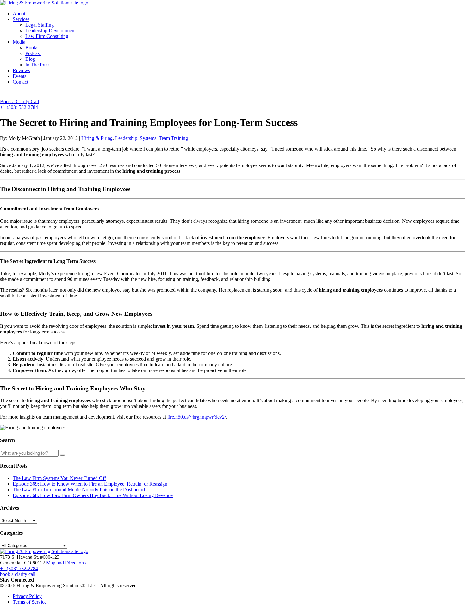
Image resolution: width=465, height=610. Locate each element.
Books (31, 47)
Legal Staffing (39, 25)
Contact (20, 81)
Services (21, 19)
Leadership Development (50, 30)
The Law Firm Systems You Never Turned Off (59, 478)
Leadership (126, 138)
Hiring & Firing (97, 138)
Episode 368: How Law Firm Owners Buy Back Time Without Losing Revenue (93, 495)
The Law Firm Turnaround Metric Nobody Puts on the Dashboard (79, 489)
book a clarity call (17, 574)
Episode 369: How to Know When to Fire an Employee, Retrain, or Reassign (90, 484)
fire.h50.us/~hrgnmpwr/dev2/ (196, 417)
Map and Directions (66, 562)
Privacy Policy (27, 596)
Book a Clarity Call (19, 101)
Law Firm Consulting (46, 36)
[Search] (62, 455)
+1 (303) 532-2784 (19, 107)
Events (19, 76)
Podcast (33, 53)
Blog (30, 59)
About (19, 13)
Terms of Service (29, 602)
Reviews (21, 70)
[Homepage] (44, 2)
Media (19, 42)
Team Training (173, 138)
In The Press (37, 64)
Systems (148, 138)
